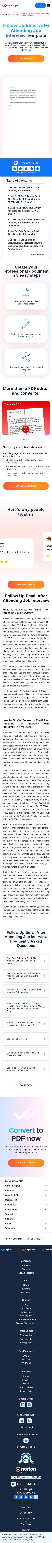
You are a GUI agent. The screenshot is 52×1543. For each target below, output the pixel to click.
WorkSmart (26, 1292)
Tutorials (26, 1289)
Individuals (26, 1384)
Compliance (26, 1524)
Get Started (26, 59)
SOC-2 (26, 1356)
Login (40, 5)
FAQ (26, 1305)
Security (26, 1530)
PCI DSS (26, 1359)
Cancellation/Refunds (26, 1319)
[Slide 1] (24, 439)
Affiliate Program (26, 1273)
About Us (26, 1269)
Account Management (26, 1323)
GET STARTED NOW (26, 584)
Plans (26, 1376)
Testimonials (26, 1339)
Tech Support (26, 1316)
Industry (26, 1380)
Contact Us (26, 1312)
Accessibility (26, 1343)
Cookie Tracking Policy (24, 1540)
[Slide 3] (28, 439)
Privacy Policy (26, 1507)
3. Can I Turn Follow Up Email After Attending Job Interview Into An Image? (24, 211)
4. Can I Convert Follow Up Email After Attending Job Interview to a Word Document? (26, 222)
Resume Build (26, 1391)
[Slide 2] (26, 439)
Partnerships (26, 1335)
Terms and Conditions (26, 1518)
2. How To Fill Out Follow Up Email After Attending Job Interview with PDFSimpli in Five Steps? (24, 199)
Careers (26, 1265)
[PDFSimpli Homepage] (10, 5)
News (26, 1285)
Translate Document (26, 486)
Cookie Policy (26, 1513)
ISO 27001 (26, 1363)
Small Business (26, 1387)
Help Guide (26, 1308)
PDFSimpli (6, 14)
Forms (16, 14)
